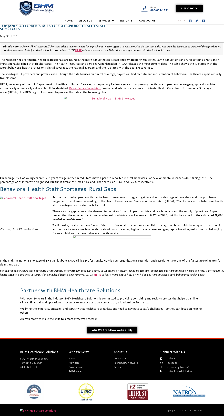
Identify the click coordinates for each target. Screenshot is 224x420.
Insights (126, 20)
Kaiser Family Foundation (85, 88)
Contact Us (147, 20)
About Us (85, 20)
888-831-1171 (159, 10)
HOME (69, 20)
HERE (78, 50)
